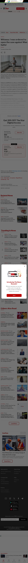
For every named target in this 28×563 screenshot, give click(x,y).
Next (14, 295)
